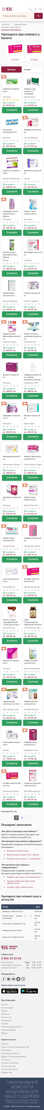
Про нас (4, 1004)
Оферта (4, 1033)
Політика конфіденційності (11, 1027)
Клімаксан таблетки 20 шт (18, 851)
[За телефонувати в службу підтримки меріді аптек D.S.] (30, 10)
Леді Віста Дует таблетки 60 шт (20, 887)
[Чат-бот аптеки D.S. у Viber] (23, 979)
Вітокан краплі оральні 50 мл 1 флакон (23, 855)
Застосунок (5, 1060)
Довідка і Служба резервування (13, 1056)
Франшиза (5, 1014)
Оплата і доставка (8, 1066)
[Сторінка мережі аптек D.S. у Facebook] (3, 979)
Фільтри (11, 69)
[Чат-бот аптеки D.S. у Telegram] (18, 979)
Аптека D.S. (5, 25)
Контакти (4, 1024)
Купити (13, 110)
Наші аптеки (6, 1050)
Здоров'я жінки (20, 25)
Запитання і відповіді (9, 1063)
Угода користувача (8, 1030)
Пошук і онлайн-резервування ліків (15, 1047)
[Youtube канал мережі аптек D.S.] (13, 979)
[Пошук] (38, 16)
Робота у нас (6, 1017)
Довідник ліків (6, 1072)
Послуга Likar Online (9, 1069)
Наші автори (6, 1020)
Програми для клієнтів (10, 1053)
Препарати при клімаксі (11, 27)
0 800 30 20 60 (11, 958)
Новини (4, 1011)
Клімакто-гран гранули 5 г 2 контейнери (24, 859)
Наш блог (5, 1044)
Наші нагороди (7, 1008)
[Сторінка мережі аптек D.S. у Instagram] (8, 979)
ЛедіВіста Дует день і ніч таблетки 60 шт (24, 877)
